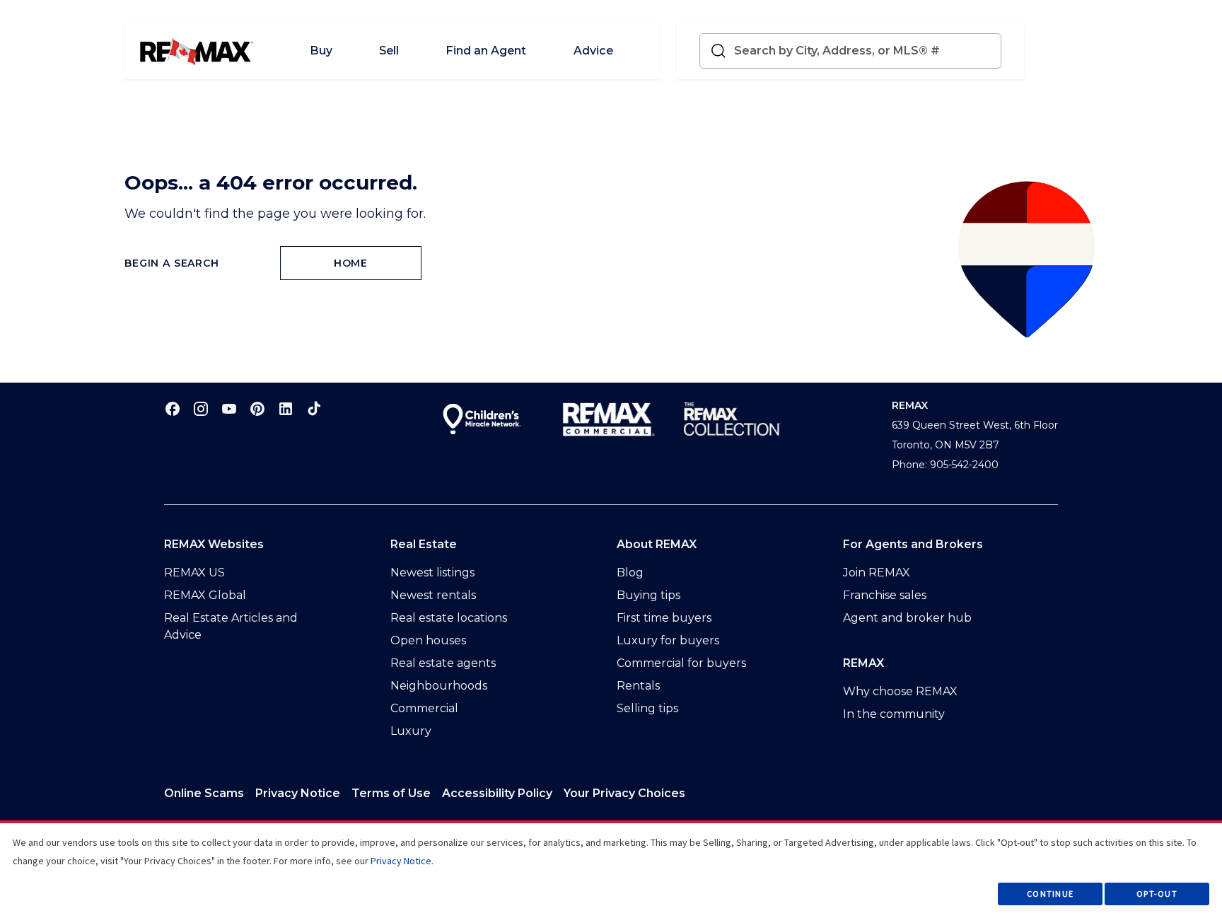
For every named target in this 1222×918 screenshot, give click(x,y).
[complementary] (624, 793)
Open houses (428, 640)
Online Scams (204, 793)
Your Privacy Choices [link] (624, 793)
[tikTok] (314, 408)
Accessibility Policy (497, 793)
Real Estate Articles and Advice (231, 626)
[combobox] (864, 51)
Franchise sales (884, 595)
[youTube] (229, 408)
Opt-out (1156, 893)
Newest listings (432, 572)
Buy (321, 50)
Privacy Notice (297, 793)
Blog (630, 572)
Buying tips (648, 595)
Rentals (638, 685)
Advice (593, 50)
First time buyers (664, 617)
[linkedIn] (285, 408)
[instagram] (200, 408)
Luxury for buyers (668, 640)
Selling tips (647, 708)
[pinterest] (257, 408)
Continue (1050, 893)
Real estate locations (448, 617)
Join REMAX (876, 572)
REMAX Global (205, 595)
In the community (894, 714)
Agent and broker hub (907, 617)
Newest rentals (433, 595)
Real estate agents (443, 663)
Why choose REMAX (900, 691)
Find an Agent (486, 50)
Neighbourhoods (438, 685)
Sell (389, 50)
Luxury (410, 731)
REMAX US (194, 572)
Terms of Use (391, 793)
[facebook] (172, 408)
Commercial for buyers (681, 663)
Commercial (424, 708)
